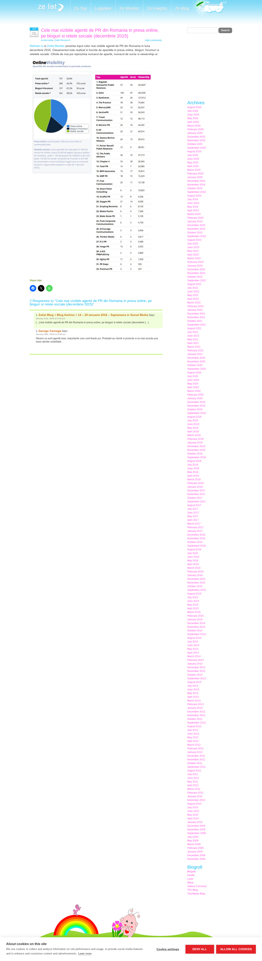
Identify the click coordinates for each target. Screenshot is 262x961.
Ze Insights (157, 8)
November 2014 (196, 626)
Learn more (84, 953)
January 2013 (195, 708)
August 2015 (194, 593)
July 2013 (192, 685)
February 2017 (195, 527)
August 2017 (194, 505)
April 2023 (193, 254)
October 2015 (194, 586)
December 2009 (196, 825)
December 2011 (196, 755)
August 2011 (194, 770)
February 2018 (195, 483)
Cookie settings (168, 949)
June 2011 (193, 778)
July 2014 (192, 641)
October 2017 (194, 497)
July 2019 (192, 420)
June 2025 (193, 158)
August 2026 (194, 107)
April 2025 (193, 166)
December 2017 (196, 490)
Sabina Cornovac (197, 886)
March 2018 (194, 479)
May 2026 (192, 118)
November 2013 (196, 671)
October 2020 (194, 365)
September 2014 (196, 634)
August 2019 (194, 416)
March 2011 (193, 789)
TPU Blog (192, 890)
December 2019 (196, 402)
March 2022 (194, 302)
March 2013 (194, 700)
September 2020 (196, 368)
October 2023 (194, 232)
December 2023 (196, 225)
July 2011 (192, 774)
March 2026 (194, 125)
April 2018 (193, 475)
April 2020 (193, 387)
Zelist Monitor (56, 45)
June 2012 (193, 733)
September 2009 (196, 833)
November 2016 (196, 538)
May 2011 (192, 781)
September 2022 (196, 280)
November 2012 (196, 715)
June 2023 (193, 247)
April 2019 (193, 431)
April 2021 (193, 343)
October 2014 (194, 630)
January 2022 (195, 310)
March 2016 (194, 567)
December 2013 (196, 667)
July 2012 (192, 730)
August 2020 (194, 372)
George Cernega (49, 330)
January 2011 (194, 796)
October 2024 (194, 188)
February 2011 (195, 792)
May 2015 (192, 604)
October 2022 (194, 276)
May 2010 (192, 814)
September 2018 (196, 457)
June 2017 (193, 512)
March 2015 (194, 612)
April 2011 (193, 785)
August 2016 (194, 549)
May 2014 (192, 649)
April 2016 (193, 564)
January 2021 (195, 354)
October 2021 (194, 321)
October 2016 (194, 542)
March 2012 (194, 744)
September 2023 (196, 236)
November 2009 (196, 829)
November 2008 (196, 859)
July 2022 (192, 287)
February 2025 (195, 173)
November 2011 (196, 759)
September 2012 (196, 722)
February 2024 (195, 217)
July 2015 (192, 597)
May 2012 (192, 737)
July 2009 (192, 837)
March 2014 (194, 656)
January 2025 (195, 177)
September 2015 (196, 590)
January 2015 (195, 619)
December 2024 (196, 181)
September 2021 (196, 324)
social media (47, 40)
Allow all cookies (236, 949)
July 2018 (192, 464)
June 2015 (193, 601)
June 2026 (193, 114)
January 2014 (195, 663)
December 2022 (196, 269)
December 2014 (196, 623)
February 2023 (195, 262)
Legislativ (103, 8)
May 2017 (192, 516)
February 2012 (195, 748)
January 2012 (195, 752)
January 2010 (195, 822)
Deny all (199, 949)
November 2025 (196, 140)
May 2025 (192, 162)
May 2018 (192, 472)
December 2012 (196, 711)
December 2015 (196, 579)
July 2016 (192, 553)
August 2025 (194, 151)
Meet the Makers (209, 8)
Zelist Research (62, 40)
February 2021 (195, 350)
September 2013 (196, 678)
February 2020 (195, 394)
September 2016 (196, 545)
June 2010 (193, 811)
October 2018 (194, 453)
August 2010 (194, 803)
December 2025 (196, 136)
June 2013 (193, 689)
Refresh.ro (36, 45)
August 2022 (194, 284)
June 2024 (193, 203)
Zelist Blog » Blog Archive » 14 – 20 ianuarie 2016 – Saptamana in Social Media (93, 315)
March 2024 (194, 214)
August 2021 (194, 328)
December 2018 (196, 446)
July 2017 (192, 509)
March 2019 (194, 435)
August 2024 (194, 195)
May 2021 (192, 339)
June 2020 (193, 380)
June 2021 (193, 335)
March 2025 (194, 169)
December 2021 (196, 313)
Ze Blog (182, 8)
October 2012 (194, 719)
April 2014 (193, 652)
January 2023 (195, 265)
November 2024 (196, 184)
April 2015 (193, 608)
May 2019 (192, 427)
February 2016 (195, 571)
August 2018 (194, 461)
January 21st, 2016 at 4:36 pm (50, 318)
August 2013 (194, 682)
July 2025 (192, 155)
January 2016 (195, 575)
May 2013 (192, 693)
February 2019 (195, 439)
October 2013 (194, 674)
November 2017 (196, 494)
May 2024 (192, 206)
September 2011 (196, 766)
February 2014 (195, 660)
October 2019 (194, 409)
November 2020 (196, 361)
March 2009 (194, 844)
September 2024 (196, 192)
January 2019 (195, 442)
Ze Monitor (129, 8)
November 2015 (196, 582)
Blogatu (191, 871)
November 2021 (196, 317)
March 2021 (194, 346)
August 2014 (194, 638)
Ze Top (80, 8)
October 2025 (194, 144)
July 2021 (192, 332)
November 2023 (196, 228)
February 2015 (195, 615)
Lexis (190, 878)
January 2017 (195, 531)
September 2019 (196, 413)
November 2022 (196, 273)
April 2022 (193, 298)
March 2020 (194, 391)
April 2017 (193, 520)
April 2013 (193, 696)
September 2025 (196, 147)
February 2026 (195, 129)
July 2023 (192, 243)
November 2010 (196, 800)
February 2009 (195, 848)
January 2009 (195, 851)
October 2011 (194, 763)
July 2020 (192, 376)
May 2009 (192, 840)
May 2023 (192, 251)
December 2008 (196, 855)
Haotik (190, 875)
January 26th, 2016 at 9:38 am (50, 334)
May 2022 (192, 295)
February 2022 (195, 306)
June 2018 (193, 468)
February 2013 (195, 704)
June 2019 (193, 424)
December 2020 (196, 357)
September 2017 (196, 501)
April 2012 (193, 741)
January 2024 (195, 221)
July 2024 (192, 199)
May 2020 (192, 383)
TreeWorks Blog (196, 893)
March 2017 (194, 523)
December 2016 (196, 534)
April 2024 (193, 210)
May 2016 (192, 560)
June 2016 (193, 556)
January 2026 (195, 133)
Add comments (153, 40)
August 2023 (194, 240)
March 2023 (194, 258)
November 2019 (196, 405)
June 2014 (193, 645)
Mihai (190, 882)
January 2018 (195, 486)
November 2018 (196, 450)
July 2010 (192, 807)
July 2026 (192, 111)
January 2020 (195, 398)
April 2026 (193, 122)
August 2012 (194, 726)
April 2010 (193, 818)
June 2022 (193, 291)
